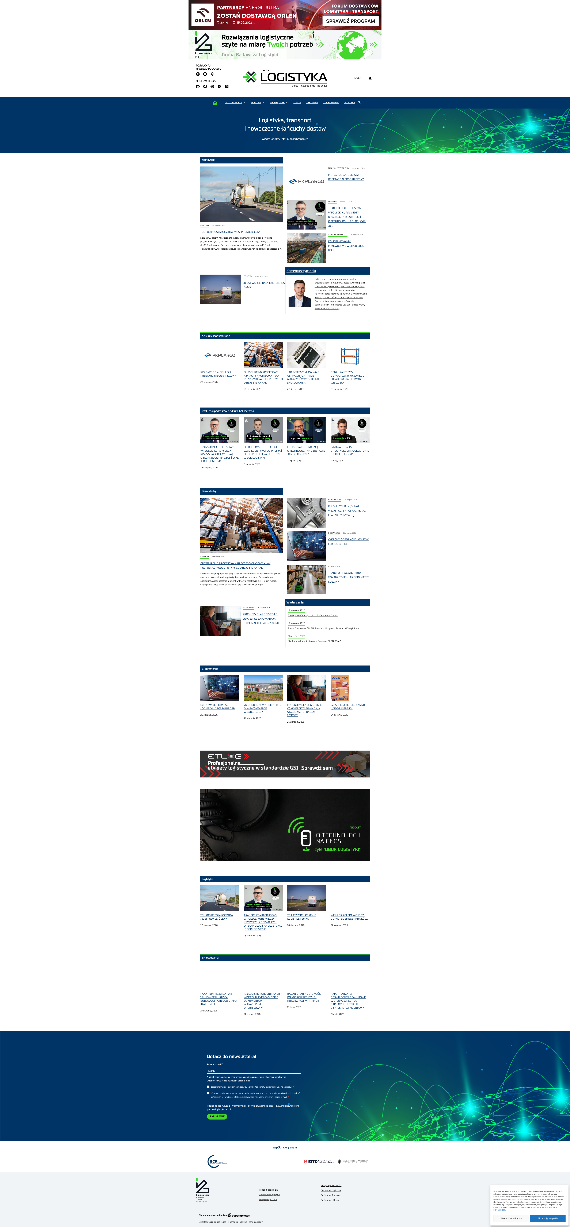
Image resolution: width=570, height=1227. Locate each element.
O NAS (297, 102)
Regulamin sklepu (330, 1200)
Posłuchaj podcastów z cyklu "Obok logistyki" (228, 411)
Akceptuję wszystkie (548, 1218)
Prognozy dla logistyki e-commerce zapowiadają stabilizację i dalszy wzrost (262, 618)
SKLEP (357, 78)
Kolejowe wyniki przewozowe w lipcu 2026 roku (346, 246)
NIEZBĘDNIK (277, 102)
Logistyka (204, 225)
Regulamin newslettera (287, 1106)
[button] (244, 102)
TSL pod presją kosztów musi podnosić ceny (230, 232)
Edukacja (204, 557)
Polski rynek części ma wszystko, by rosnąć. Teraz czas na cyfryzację (347, 510)
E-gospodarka (334, 500)
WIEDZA (256, 102)
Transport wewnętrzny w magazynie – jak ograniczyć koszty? (348, 577)
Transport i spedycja (337, 235)
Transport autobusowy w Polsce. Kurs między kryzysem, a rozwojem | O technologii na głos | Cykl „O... (347, 217)
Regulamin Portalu (330, 1195)
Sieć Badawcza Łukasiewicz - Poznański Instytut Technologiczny (231, 1222)
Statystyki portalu (268, 1199)
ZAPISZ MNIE (217, 1116)
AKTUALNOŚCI (233, 102)
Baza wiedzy (209, 491)
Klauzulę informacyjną (233, 1106)
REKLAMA (312, 102)
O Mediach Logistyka (269, 1195)
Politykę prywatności (257, 1106)
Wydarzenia (295, 602)
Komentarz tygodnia (301, 270)
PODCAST (349, 102)
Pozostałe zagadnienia (338, 168)
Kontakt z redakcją (268, 1190)
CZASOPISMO (331, 102)
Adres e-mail (214, 1064)
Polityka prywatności (331, 1185)
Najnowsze (208, 159)
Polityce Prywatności (503, 1199)
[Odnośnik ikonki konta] (370, 78)
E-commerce (334, 533)
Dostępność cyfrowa (331, 1190)
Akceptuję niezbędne (511, 1218)
